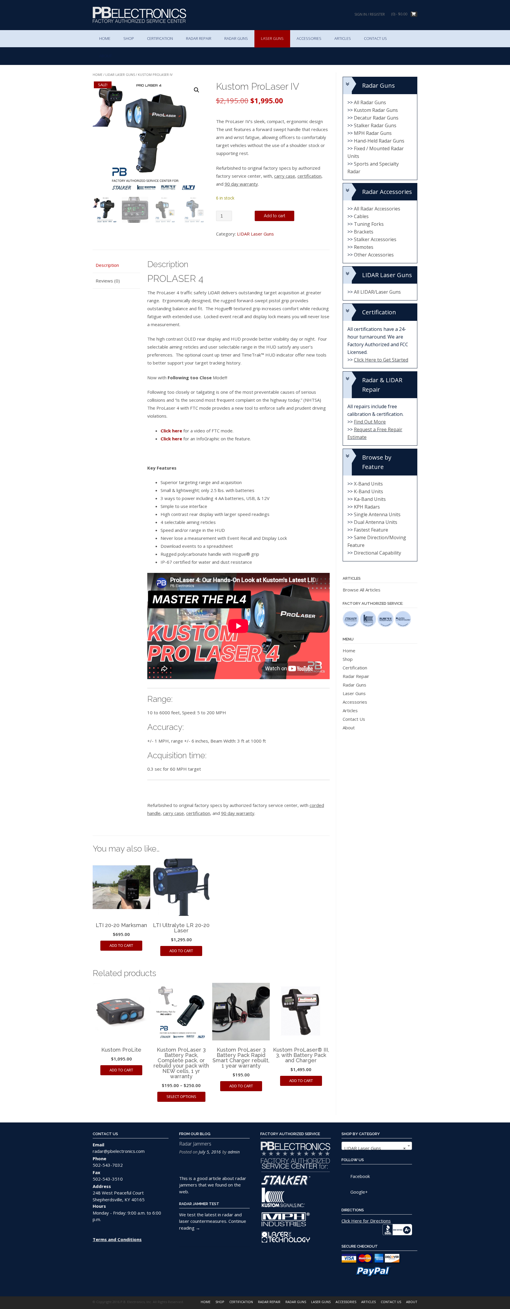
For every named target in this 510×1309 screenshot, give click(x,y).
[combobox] (376, 1146)
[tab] (380, 85)
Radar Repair (198, 38)
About (105, 55)
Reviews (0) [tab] (108, 281)
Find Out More (370, 422)
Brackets (363, 231)
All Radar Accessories (377, 208)
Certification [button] (379, 312)
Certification (160, 38)
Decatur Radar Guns (376, 118)
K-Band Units (368, 491)
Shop (128, 38)
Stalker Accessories (375, 239)
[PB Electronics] (139, 15)
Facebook (360, 1176)
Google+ (359, 1192)
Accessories (309, 38)
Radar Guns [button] (378, 85)
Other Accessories (374, 254)
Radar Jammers (195, 1143)
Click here (171, 431)
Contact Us (375, 38)
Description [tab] (107, 265)
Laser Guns (272, 38)
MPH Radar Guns (373, 133)
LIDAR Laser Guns (120, 74)
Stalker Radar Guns (375, 125)
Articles (342, 38)
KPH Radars (367, 507)
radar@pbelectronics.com (119, 1151)
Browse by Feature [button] (376, 462)
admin (234, 1152)
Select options (181, 1096)
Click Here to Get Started (381, 360)
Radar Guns (236, 38)
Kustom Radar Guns (376, 110)
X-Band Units (368, 484)
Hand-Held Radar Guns (379, 141)
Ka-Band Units (370, 499)
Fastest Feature (371, 530)
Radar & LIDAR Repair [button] (382, 384)
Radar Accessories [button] (387, 192)
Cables (361, 216)
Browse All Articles (361, 590)
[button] (196, 90)
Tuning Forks (369, 224)
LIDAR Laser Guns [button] (387, 275)
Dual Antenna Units (375, 522)
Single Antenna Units (377, 514)
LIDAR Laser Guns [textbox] (375, 1148)
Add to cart (274, 215)
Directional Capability (377, 553)
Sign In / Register (369, 14)
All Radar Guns (370, 102)
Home (104, 38)
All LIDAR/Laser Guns (377, 292)
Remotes (363, 247)
